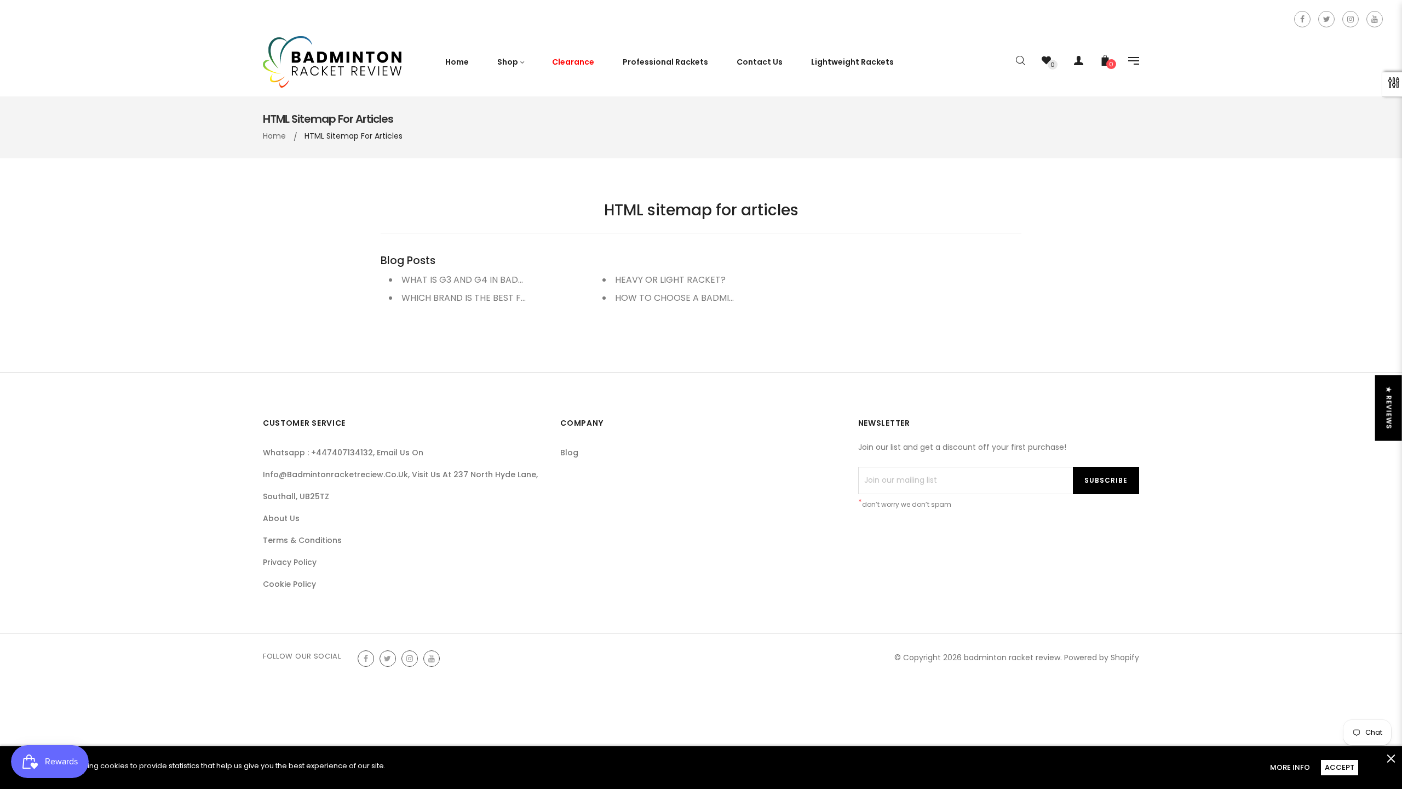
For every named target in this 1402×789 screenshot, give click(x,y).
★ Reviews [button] (1389, 408)
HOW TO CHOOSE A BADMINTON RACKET (702, 297)
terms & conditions (302, 540)
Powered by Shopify (1101, 657)
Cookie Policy (289, 584)
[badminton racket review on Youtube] (1374, 19)
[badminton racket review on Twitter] (1326, 19)
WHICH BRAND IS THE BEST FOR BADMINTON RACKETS (515, 297)
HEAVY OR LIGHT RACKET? (670, 279)
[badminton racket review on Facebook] (1302, 19)
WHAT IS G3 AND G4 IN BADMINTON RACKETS (497, 279)
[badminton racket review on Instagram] (1350, 19)
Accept (1339, 767)
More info (1290, 767)
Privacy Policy (290, 562)
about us (281, 518)
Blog (569, 452)
